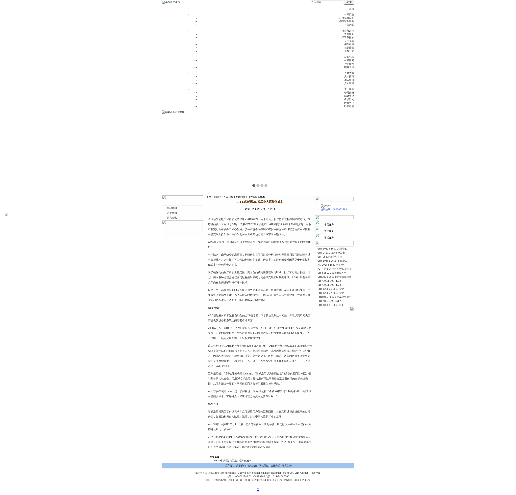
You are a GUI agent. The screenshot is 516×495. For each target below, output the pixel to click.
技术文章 (349, 40)
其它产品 (349, 24)
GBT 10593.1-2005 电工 (330, 305)
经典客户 (349, 102)
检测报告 (349, 47)
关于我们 (241, 465)
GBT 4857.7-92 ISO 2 (329, 301)
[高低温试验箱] (171, 2)
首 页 (351, 8)
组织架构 (349, 99)
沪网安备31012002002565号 (294, 480)
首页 (208, 197)
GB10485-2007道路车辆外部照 (334, 297)
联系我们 (349, 106)
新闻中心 (349, 57)
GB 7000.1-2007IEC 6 (329, 280)
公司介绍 (349, 92)
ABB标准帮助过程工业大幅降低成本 (232, 460)
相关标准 (349, 44)
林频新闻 (349, 60)
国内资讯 (349, 67)
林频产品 (349, 14)
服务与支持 (348, 30)
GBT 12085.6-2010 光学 (330, 289)
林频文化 (349, 96)
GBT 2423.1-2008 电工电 (331, 252)
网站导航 (264, 465)
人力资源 (349, 73)
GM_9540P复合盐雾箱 (329, 256)
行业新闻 (349, 63)
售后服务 (349, 34)
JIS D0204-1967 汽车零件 (331, 264)
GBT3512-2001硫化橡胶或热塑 (334, 276)
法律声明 (275, 465)
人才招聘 (349, 76)
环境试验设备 (346, 17)
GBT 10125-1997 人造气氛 (332, 248)
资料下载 (349, 51)
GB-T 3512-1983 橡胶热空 (331, 272)
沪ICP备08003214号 (265, 480)
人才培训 (349, 83)
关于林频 (349, 89)
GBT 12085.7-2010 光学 (330, 293)
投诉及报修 (348, 37)
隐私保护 (287, 465)
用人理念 (349, 79)
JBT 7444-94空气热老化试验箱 (334, 268)
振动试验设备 (346, 21)
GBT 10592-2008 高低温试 (332, 260)
